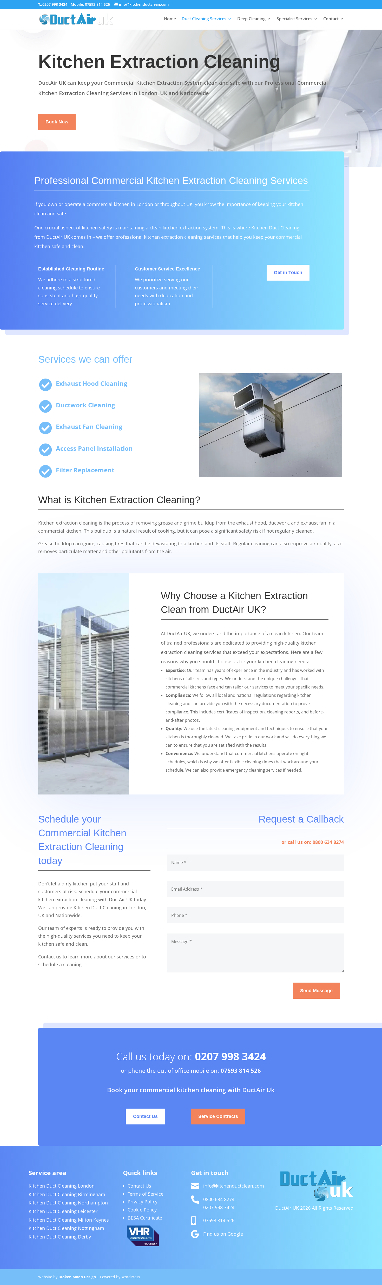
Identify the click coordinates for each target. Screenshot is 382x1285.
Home (170, 19)
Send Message (316, 990)
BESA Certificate (145, 1218)
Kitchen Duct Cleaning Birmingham (67, 1194)
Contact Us (145, 1116)
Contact (331, 19)
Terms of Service (145, 1194)
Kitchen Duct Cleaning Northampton (68, 1203)
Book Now (56, 121)
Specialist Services (294, 19)
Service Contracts (218, 1116)
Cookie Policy (142, 1210)
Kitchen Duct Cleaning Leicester (63, 1211)
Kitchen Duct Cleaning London (62, 1186)
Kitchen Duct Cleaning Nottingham (66, 1228)
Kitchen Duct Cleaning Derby (60, 1237)
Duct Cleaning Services (204, 19)
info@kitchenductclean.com (233, 1186)
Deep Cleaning (251, 19)
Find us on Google (223, 1234)
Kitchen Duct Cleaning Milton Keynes (69, 1220)
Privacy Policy (142, 1201)
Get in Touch (288, 272)
